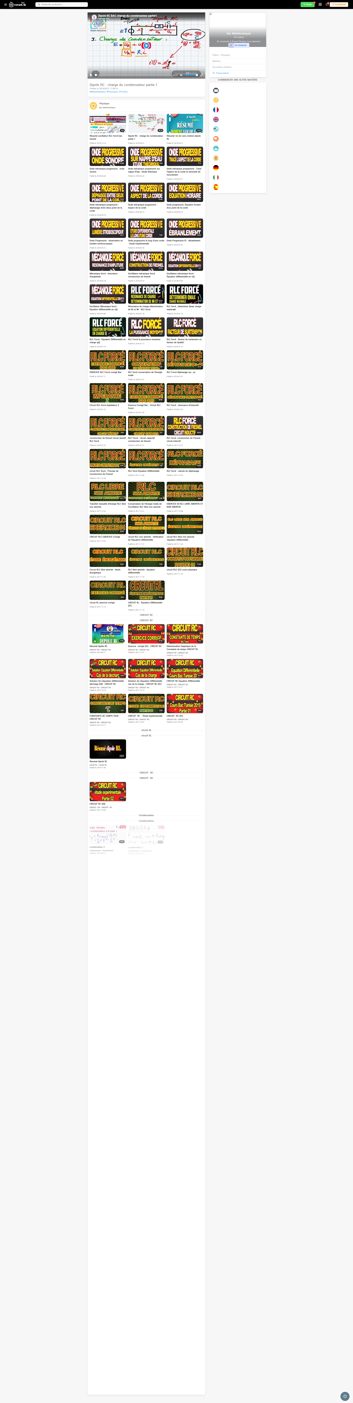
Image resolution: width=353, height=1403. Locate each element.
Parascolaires (222, 73)
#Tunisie (123, 92)
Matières (216, 61)
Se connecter (340, 4)
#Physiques (112, 92)
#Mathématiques (98, 92)
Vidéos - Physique (221, 55)
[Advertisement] (172, 1399)
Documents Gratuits (222, 67)
